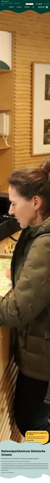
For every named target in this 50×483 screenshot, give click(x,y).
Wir (33, 7)
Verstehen (19, 7)
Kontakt (2, 4)
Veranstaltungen (17, 3)
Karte (2, 3)
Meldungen (6, 3)
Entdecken (11, 7)
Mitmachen (27, 7)
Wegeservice (11, 3)
